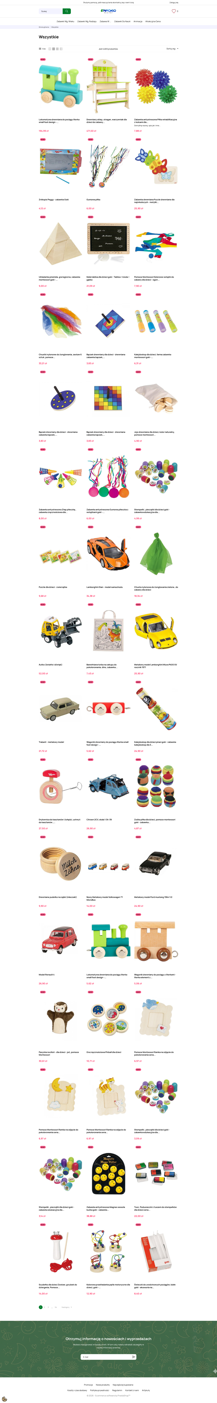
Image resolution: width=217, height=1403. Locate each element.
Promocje (88, 1384)
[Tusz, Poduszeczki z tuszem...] (174, 1155)
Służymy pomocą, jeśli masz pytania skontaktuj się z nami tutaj (108, 2)
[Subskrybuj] (133, 1356)
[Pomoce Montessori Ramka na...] (174, 1000)
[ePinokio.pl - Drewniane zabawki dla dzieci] (108, 11)
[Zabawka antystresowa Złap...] (79, 457)
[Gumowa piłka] (126, 147)
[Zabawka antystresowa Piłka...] (174, 67)
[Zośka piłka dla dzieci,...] (174, 767)
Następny (67, 1307)
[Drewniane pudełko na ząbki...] (79, 845)
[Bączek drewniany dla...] (126, 302)
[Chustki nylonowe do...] (79, 302)
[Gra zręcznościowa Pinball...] (126, 1000)
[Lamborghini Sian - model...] (126, 535)
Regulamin (117, 1390)
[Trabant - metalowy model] (79, 690)
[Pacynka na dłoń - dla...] (79, 1000)
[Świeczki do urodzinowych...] (174, 1232)
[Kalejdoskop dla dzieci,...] (174, 302)
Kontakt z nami (132, 1390)
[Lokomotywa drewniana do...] (79, 67)
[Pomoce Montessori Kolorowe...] (174, 225)
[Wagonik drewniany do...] (126, 690)
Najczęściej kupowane (123, 1384)
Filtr (44, 48)
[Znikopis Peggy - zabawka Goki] (79, 147)
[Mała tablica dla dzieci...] (126, 225)
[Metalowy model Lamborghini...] (174, 612)
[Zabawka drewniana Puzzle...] (174, 147)
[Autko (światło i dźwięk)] (79, 612)
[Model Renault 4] (79, 922)
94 (56, 1307)
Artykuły (146, 1390)
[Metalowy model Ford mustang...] (174, 845)
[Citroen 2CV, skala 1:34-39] (126, 767)
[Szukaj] (67, 11)
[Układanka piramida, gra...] (79, 225)
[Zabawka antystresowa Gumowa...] (126, 457)
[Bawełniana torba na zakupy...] (126, 612)
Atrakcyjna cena (153, 21)
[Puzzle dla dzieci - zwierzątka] (79, 535)
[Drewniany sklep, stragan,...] (126, 67)
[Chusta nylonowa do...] (174, 535)
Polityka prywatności (99, 1390)
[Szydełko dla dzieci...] (79, 1232)
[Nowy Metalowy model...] (126, 845)
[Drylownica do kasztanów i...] (79, 767)
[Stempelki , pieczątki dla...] (174, 457)
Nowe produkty (103, 1384)
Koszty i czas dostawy (77, 1390)
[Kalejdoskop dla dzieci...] (174, 690)
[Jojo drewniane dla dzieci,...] (174, 380)
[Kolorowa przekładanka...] (126, 1232)
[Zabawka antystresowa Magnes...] (126, 1155)
